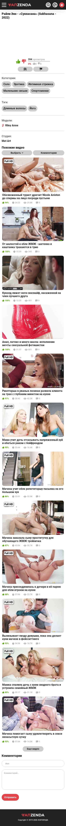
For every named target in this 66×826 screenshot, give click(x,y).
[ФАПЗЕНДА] (19, 5)
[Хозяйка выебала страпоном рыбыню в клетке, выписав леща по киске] (55, 4)
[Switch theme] (61, 4)
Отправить (10, 797)
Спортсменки (40, 90)
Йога (33, 108)
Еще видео (33, 748)
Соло (6, 84)
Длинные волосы (14, 108)
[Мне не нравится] (24, 61)
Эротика (19, 84)
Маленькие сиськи (15, 90)
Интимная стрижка (40, 84)
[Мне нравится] (18, 61)
